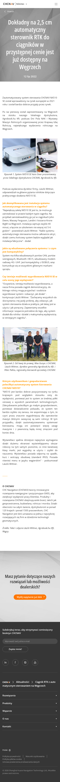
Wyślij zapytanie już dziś (29, 596)
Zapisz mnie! (15, 649)
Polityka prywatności (11, 756)
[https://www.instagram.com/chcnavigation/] (25, 662)
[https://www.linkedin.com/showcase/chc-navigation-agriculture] (5, 662)
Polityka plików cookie (12, 759)
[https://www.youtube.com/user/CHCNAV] (35, 662)
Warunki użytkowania (35, 756)
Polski (5, 750)
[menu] (56, 4)
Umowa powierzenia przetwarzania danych (21, 762)
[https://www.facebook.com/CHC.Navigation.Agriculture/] (15, 662)
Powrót (10, 11)
